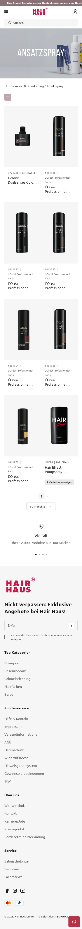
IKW (7, 781)
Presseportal (14, 829)
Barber (9, 694)
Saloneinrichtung (17, 679)
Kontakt (10, 813)
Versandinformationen (21, 734)
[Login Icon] (75, 11)
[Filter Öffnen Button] (7, 97)
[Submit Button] (71, 626)
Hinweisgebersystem (20, 766)
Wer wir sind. (14, 806)
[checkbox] (6, 637)
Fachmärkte (13, 877)
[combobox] (41, 506)
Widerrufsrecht (16, 758)
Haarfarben (13, 686)
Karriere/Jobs (14, 821)
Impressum (13, 726)
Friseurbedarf (15, 671)
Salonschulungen (17, 861)
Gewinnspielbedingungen (24, 773)
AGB (7, 742)
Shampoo (11, 663)
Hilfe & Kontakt (16, 719)
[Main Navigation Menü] (6, 11)
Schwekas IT (64, 916)
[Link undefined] (7, 890)
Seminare (11, 869)
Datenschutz (14, 750)
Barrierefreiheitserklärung (24, 837)
